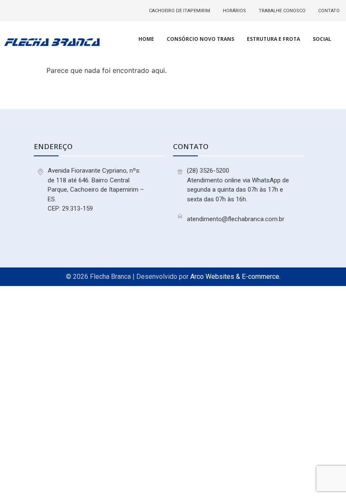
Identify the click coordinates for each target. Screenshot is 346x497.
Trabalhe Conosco (282, 10)
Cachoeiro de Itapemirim (179, 10)
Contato (329, 10)
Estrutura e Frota (273, 39)
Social (322, 39)
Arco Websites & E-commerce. (235, 277)
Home (146, 39)
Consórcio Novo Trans (200, 39)
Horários (234, 10)
